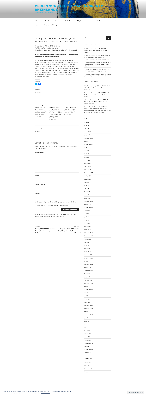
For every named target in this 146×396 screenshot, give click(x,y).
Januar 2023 (87, 229)
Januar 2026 (87, 135)
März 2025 (87, 160)
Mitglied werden (81, 21)
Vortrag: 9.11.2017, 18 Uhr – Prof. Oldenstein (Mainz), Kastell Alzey (70, 109)
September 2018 (88, 315)
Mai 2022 (86, 245)
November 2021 (88, 258)
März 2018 (87, 330)
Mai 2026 (86, 125)
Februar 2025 (87, 163)
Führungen (86, 365)
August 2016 (87, 352)
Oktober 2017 (87, 340)
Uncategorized (88, 369)
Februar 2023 (87, 226)
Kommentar (39, 152)
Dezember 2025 (88, 138)
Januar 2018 (87, 337)
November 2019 (88, 283)
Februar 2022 (87, 248)
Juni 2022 (86, 242)
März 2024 (87, 191)
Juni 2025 (86, 150)
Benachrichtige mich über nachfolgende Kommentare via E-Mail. (57, 202)
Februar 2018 (87, 333)
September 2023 (88, 207)
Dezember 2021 (88, 255)
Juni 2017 (86, 346)
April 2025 (86, 157)
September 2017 (88, 343)
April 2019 (86, 296)
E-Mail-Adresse (40, 184)
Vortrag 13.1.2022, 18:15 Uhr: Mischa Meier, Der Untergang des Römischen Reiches (97, 94)
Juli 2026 (86, 122)
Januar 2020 (87, 277)
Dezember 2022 (88, 232)
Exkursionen (87, 362)
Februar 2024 (87, 195)
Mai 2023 (86, 220)
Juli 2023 (86, 214)
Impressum (38, 25)
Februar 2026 (87, 132)
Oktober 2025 (87, 141)
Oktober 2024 (87, 176)
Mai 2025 (86, 154)
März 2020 (87, 273)
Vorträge (40, 129)
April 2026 (86, 128)
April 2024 (86, 188)
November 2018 (88, 308)
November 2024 (88, 173)
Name (37, 175)
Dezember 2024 (88, 169)
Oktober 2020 (88, 267)
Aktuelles (47, 21)
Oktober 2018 (87, 311)
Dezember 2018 (88, 305)
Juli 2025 (86, 147)
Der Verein (58, 21)
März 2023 (87, 223)
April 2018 (86, 327)
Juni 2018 (86, 321)
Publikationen (69, 21)
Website (37, 193)
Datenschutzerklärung (50, 25)
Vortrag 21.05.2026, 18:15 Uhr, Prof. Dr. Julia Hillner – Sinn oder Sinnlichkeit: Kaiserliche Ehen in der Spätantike (97, 64)
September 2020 (88, 270)
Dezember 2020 (88, 264)
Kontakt (92, 21)
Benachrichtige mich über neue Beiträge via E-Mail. (53, 205)
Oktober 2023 (87, 204)
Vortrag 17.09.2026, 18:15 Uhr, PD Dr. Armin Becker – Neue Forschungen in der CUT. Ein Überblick (95, 50)
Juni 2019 (86, 292)
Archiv (99, 21)
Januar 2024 (87, 198)
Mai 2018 (86, 324)
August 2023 (87, 210)
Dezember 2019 (88, 280)
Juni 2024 (86, 182)
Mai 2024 (86, 185)
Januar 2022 (87, 251)
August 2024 (87, 179)
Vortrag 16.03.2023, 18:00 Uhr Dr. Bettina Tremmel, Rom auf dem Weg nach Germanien (97, 87)
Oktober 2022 (87, 239)
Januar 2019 (87, 302)
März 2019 (87, 299)
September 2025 (88, 144)
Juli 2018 (86, 318)
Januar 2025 (87, 166)
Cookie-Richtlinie (45, 393)
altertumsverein (52, 36)
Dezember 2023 (88, 201)
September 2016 (88, 349)
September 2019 (88, 289)
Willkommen (38, 21)
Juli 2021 (86, 261)
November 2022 (88, 236)
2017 (38, 131)
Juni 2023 (86, 217)
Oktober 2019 (87, 286)
